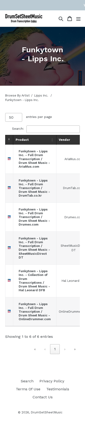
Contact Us (43, 397)
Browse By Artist (17, 95)
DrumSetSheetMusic (46, 412)
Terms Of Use (28, 389)
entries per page (39, 117)
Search (27, 381)
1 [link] (55, 349)
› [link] (64, 349)
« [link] (35, 349)
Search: (18, 128)
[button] (9, 139)
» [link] (75, 349)
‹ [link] (45, 349)
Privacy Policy (51, 381)
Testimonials (57, 389)
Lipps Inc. (41, 95)
